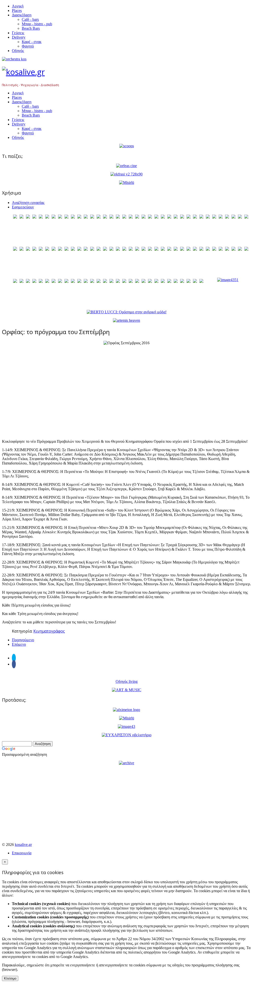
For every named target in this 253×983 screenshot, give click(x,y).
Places (17, 10)
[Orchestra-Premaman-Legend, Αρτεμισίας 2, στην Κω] (126, 59)
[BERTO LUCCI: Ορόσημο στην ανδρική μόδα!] (127, 312)
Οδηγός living (127, 681)
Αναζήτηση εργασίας (28, 202)
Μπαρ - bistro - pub (37, 24)
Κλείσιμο (10, 978)
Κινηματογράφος (49, 631)
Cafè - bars (30, 19)
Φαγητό (28, 46)
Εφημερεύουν (23, 207)
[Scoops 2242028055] (126, 146)
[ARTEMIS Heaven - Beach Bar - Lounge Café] (126, 320)
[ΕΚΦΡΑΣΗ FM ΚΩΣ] (126, 174)
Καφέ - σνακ (32, 42)
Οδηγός (18, 51)
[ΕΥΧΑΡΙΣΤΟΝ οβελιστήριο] (126, 735)
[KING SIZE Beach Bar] (227, 280)
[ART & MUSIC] (126, 690)
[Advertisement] (126, 392)
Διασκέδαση (21, 15)
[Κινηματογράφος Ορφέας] (126, 166)
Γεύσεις (18, 33)
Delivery (18, 37)
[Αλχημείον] (126, 710)
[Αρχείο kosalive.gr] (126, 763)
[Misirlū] (126, 182)
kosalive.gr (23, 844)
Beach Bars (31, 28)
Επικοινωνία (21, 853)
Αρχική (17, 6)
